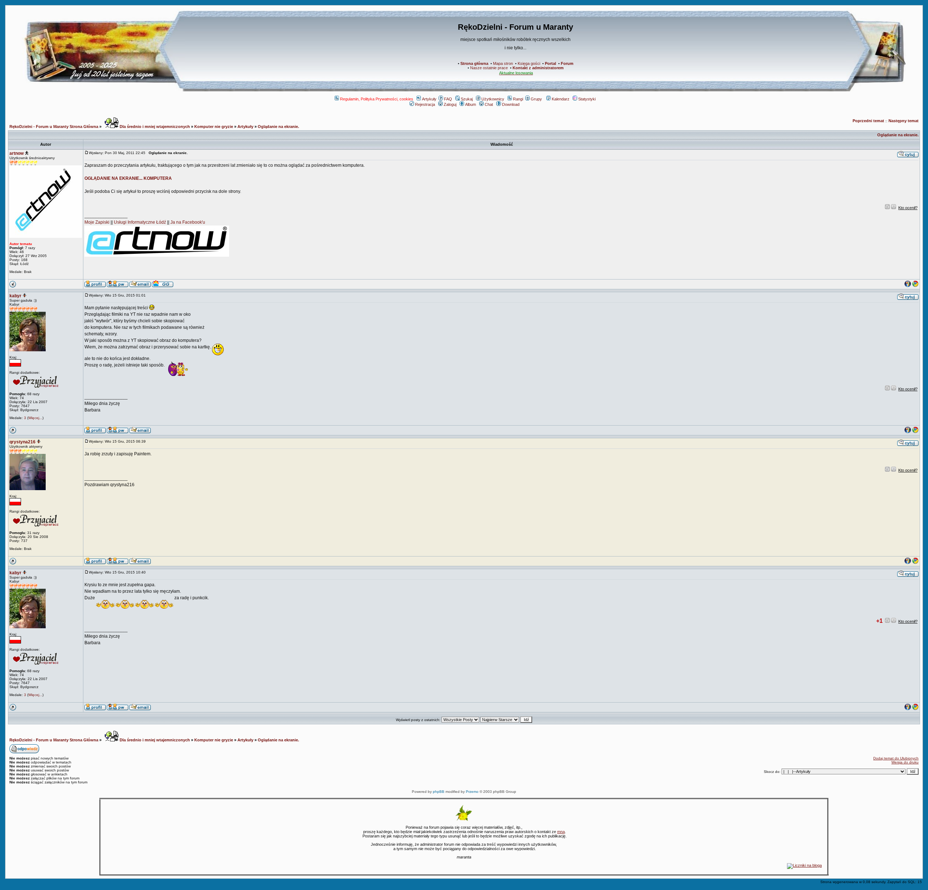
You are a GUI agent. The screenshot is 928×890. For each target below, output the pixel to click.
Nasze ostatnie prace (489, 68)
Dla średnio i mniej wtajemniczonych (154, 126)
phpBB (438, 792)
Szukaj (467, 99)
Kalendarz (560, 99)
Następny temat (903, 121)
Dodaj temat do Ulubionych (896, 758)
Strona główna (474, 63)
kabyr (15, 295)
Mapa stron (503, 63)
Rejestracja (425, 104)
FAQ (448, 99)
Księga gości (529, 63)
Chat (489, 104)
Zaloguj (450, 104)
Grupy (536, 99)
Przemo (472, 792)
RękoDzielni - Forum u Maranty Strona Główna (53, 126)
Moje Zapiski (96, 222)
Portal (550, 63)
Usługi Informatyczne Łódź (140, 222)
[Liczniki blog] (804, 865)
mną (561, 831)
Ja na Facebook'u (187, 222)
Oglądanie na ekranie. (278, 126)
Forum (567, 63)
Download (510, 104)
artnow (16, 153)
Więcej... (35, 418)
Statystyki (587, 99)
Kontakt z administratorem (538, 68)
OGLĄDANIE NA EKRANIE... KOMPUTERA (128, 178)
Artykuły (429, 99)
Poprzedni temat (868, 121)
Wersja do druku (905, 762)
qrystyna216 (22, 441)
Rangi (518, 99)
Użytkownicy (492, 99)
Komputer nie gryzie (213, 126)
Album (470, 104)
